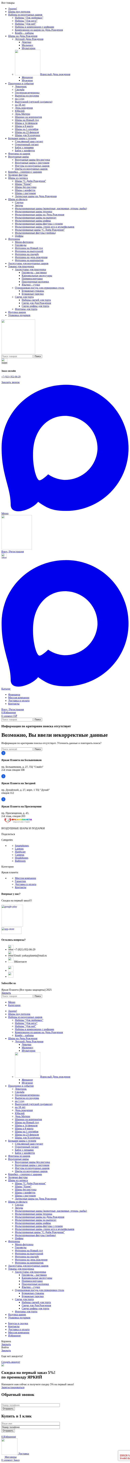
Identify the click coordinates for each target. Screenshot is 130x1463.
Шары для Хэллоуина (27, 135)
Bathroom (20, 860)
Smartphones (22, 845)
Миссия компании (25, 878)
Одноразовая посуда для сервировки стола (39, 287)
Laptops (19, 848)
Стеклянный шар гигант (29, 141)
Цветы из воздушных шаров (31, 168)
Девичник (21, 86)
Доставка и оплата (25, 884)
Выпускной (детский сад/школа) (33, 101)
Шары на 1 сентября (26, 129)
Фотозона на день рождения (31, 257)
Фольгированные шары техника (33, 211)
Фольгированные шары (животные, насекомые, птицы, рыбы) (51, 208)
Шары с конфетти (25, 190)
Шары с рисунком (25, 193)
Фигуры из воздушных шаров (32, 165)
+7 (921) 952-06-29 (10, 376)
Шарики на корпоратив (28, 117)
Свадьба (19, 89)
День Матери (22, 113)
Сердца (19, 202)
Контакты (20, 887)
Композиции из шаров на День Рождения (39, 29)
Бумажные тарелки (33, 293)
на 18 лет (20, 104)
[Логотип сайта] (18, 353)
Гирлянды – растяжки (34, 272)
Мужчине (27, 80)
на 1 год (19, 98)
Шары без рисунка (25, 187)
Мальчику (27, 45)
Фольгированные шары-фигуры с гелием (39, 223)
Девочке (26, 42)
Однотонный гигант (27, 144)
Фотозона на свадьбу (27, 254)
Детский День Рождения (29, 39)
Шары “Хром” (23, 184)
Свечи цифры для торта (35, 306)
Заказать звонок (10, 382)
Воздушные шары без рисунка (32, 159)
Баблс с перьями (24, 147)
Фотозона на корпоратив (29, 260)
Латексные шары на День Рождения (36, 196)
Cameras (19, 854)
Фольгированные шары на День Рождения (39, 214)
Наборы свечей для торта (36, 299)
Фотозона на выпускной (29, 251)
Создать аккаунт (10, 1362)
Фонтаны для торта (26, 309)
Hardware (20, 851)
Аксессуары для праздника (30, 269)
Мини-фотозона (24, 242)
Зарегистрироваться (12, 1387)
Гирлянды (20, 245)
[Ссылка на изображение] (18, 822)
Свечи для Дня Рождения (36, 303)
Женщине (27, 77)
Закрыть (6, 992)
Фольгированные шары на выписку (35, 217)
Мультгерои (28, 48)
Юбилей (20, 110)
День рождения (24, 107)
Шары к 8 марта (24, 126)
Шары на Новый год (27, 120)
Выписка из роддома (27, 95)
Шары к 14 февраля (26, 123)
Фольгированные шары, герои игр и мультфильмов (44, 226)
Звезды (19, 205)
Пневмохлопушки (32, 278)
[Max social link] (65, 510)
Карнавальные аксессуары (37, 275)
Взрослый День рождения (55, 74)
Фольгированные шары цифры (33, 220)
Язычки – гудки (31, 284)
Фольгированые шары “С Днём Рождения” (40, 229)
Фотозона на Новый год (29, 248)
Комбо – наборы (24, 33)
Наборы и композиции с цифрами (34, 26)
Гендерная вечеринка (27, 92)
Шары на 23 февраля (27, 132)
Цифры (19, 235)
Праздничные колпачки (35, 281)
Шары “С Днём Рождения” (30, 181)
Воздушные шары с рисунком (32, 162)
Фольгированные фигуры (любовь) (35, 232)
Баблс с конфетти (25, 150)
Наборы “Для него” (26, 20)
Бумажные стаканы (33, 290)
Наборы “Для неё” (25, 23)
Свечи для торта (24, 296)
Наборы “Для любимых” (29, 17)
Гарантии (20, 881)
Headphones (21, 857)
